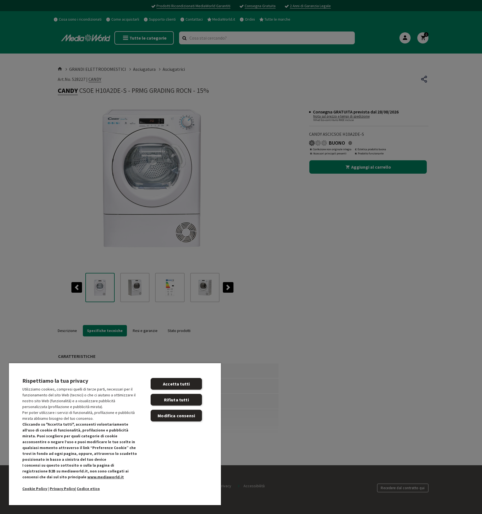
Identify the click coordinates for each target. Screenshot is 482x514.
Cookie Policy (34, 488)
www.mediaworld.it (105, 476)
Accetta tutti (176, 384)
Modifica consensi (176, 415)
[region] (115, 434)
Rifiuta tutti (176, 400)
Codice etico (88, 488)
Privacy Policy (62, 488)
